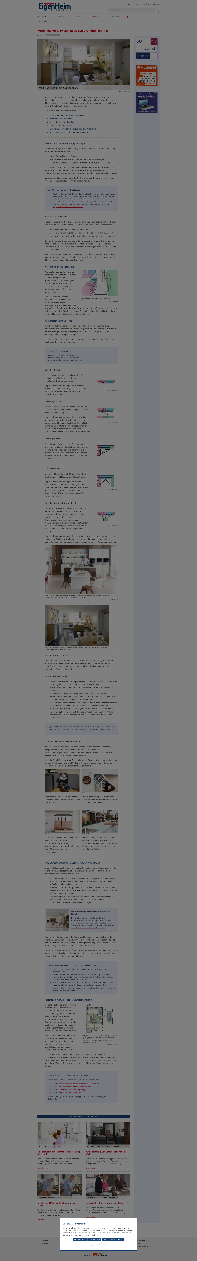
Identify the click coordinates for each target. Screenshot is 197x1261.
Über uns (131, 4)
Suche (157, 11)
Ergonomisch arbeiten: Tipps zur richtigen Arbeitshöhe (73, 129)
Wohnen (96, 17)
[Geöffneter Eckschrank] (62, 791)
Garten (135, 17)
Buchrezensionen (142, 1247)
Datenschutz (103, 1245)
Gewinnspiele (140, 4)
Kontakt (45, 1244)
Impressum (94, 1245)
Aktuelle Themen (48, 16)
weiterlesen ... (42, 1168)
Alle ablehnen (94, 1239)
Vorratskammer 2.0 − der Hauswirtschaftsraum (70, 132)
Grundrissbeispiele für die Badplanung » (72, 1090)
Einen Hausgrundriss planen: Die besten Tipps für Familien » (79, 1084)
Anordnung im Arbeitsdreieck (63, 118)
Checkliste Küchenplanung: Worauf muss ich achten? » (80, 199)
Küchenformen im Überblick (62, 122)
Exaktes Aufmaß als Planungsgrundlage (67, 115)
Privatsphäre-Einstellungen (113, 1239)
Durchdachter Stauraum (60, 125)
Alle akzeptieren (80, 1239)
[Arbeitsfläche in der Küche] (100, 832)
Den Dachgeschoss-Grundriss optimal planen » (74, 1087)
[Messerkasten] (62, 832)
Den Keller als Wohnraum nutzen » (70, 1092)
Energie (78, 17)
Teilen (50, 35)
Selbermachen (116, 17)
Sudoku (138, 1244)
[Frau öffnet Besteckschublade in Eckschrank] (100, 791)
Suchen (157, 9)
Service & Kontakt (154, 4)
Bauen (61, 17)
